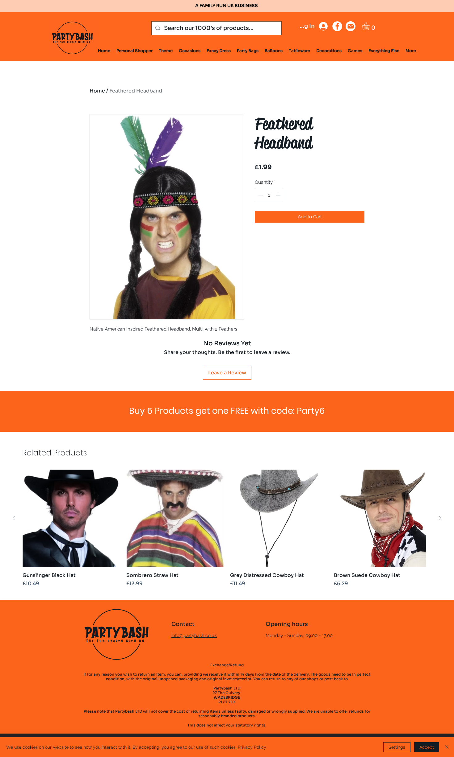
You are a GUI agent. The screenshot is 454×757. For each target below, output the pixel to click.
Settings (397, 747)
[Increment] (278, 195)
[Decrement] (260, 195)
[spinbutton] (269, 195)
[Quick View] (71, 518)
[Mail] (350, 26)
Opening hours (287, 624)
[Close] (446, 747)
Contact (183, 624)
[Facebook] (337, 26)
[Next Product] (440, 518)
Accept (426, 747)
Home (97, 91)
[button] (370, 26)
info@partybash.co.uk (194, 635)
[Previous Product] (13, 518)
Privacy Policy (252, 747)
